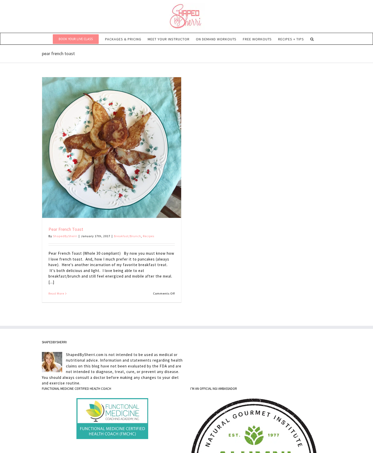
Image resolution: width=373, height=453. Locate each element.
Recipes (148, 236)
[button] (312, 38)
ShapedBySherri (65, 236)
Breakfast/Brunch (127, 236)
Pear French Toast (65, 229)
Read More (56, 293)
